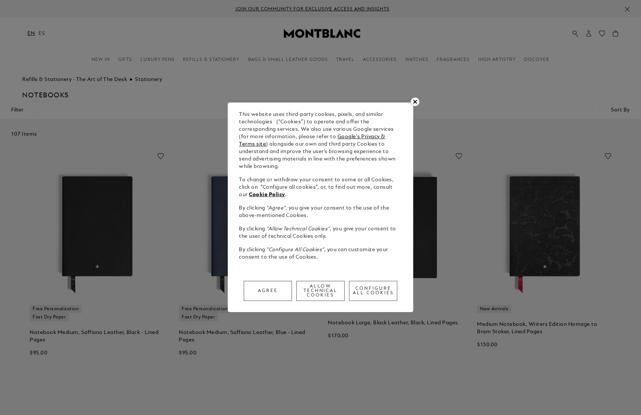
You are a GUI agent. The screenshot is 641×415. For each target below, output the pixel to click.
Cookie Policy (267, 194)
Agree (268, 291)
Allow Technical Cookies (320, 291)
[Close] (415, 101)
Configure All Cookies (373, 290)
